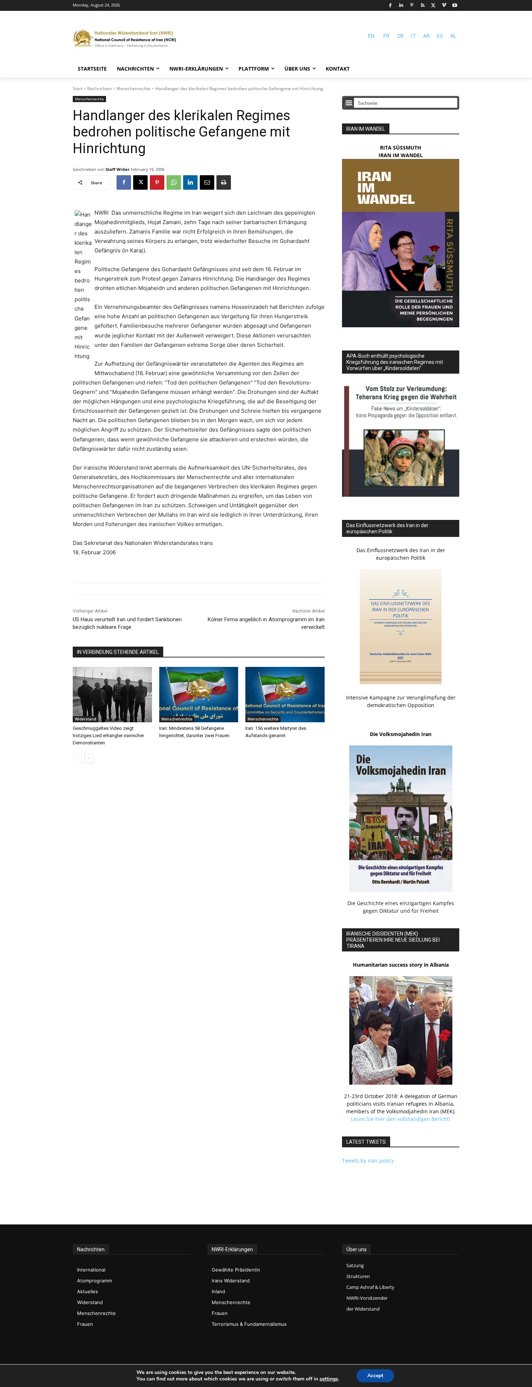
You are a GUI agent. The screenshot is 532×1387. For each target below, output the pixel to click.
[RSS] (422, 5)
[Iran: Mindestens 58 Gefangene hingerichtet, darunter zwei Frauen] (198, 694)
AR (426, 36)
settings (329, 1379)
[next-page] (88, 758)
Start (78, 88)
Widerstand (85, 719)
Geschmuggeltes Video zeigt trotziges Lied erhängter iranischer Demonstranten (108, 735)
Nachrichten (99, 88)
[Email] (207, 182)
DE (400, 36)
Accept (375, 1375)
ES (440, 36)
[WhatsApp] (173, 182)
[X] (433, 5)
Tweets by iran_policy (368, 1160)
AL (453, 36)
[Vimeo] (444, 5)
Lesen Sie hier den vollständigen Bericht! (400, 1118)
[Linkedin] (401, 5)
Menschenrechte (134, 88)
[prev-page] (77, 758)
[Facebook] (390, 5)
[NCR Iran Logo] (127, 38)
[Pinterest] (412, 5)
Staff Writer (118, 169)
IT (413, 36)
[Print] (223, 182)
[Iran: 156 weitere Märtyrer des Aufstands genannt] (285, 694)
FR (386, 36)
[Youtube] (454, 5)
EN (371, 36)
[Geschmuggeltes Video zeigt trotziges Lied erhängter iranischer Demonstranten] (112, 694)
